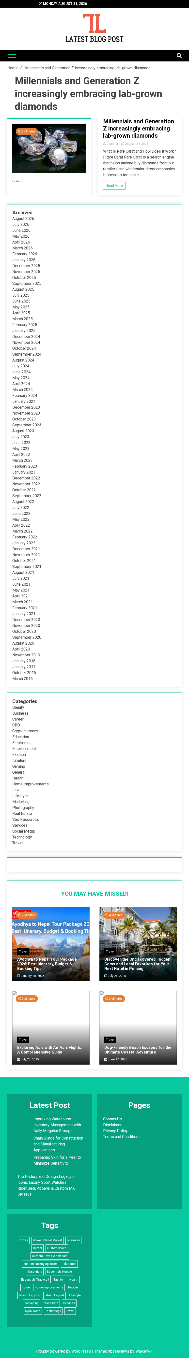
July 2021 (20, 578)
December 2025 (26, 265)
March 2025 (22, 319)
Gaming (18, 766)
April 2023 (21, 454)
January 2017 (23, 667)
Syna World (32, 1311)
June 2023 (21, 442)
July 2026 (20, 224)
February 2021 (24, 608)
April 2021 (21, 596)
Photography (23, 807)
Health (17, 778)
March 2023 (22, 460)
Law (15, 790)
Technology (22, 837)
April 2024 (21, 383)
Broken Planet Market (47, 1240)
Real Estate (22, 813)
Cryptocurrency (25, 731)
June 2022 (21, 513)
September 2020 (26, 637)
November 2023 (26, 413)
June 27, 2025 (117, 1059)
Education (20, 737)
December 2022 (26, 478)
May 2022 (21, 519)
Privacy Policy (115, 1130)
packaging (32, 1303)
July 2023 (20, 436)
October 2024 (24, 348)
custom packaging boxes (40, 1264)
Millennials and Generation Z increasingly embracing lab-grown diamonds (138, 128)
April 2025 (21, 313)
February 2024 (24, 395)
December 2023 (26, 407)
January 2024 (23, 401)
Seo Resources (25, 819)
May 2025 (21, 307)
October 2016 (24, 672)
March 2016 (22, 678)
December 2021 (26, 549)
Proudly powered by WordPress (64, 1351)
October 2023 (24, 419)
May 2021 (21, 590)
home (26, 1287)
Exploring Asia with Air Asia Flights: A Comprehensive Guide (49, 1050)
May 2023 (21, 448)
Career (18, 719)
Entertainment (24, 748)
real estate (51, 1303)
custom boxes (56, 1248)
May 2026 (21, 236)
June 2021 (21, 584)
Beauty (18, 707)
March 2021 (22, 602)
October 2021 (24, 560)
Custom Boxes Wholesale (49, 1256)
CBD (16, 725)
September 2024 (26, 354)
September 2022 (26, 495)
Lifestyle (20, 796)
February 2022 (24, 537)
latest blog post (29, 1295)
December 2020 (26, 619)
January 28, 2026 (32, 976)
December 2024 (26, 336)
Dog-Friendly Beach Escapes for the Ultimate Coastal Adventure (138, 1050)
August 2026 (23, 218)
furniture (19, 760)
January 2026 (23, 260)
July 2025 (20, 295)
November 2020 (26, 625)
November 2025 (26, 271)
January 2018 (23, 661)
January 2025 (23, 330)
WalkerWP (144, 1351)
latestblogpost (54, 1295)
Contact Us (112, 1119)
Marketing (21, 801)
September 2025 (26, 283)
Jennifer (112, 143)
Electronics (22, 742)
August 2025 (23, 289)
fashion (59, 1279)
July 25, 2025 (29, 1059)
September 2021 (26, 566)
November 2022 (26, 484)
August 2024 (23, 360)
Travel (17, 843)
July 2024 (20, 366)
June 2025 (21, 301)
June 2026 (21, 230)
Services (20, 825)
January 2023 (23, 472)
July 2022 (20, 507)
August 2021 (23, 572)
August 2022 (23, 501)
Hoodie (73, 1287)
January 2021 (23, 613)
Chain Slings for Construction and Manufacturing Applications (58, 1144)
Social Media (23, 831)
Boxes (23, 1240)
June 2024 (21, 372)
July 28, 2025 (116, 976)
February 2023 (24, 466)
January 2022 (23, 543)
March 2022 (22, 531)
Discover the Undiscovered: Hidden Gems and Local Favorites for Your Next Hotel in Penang (137, 964)
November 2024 (26, 342)
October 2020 (24, 631)
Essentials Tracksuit (35, 1279)
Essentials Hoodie (59, 1271)
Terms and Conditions (122, 1136)
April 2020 (21, 649)
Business (20, 713)
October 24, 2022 (136, 143)
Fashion (17, 181)
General (18, 772)
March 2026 (22, 248)
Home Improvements (30, 784)
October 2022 (24, 490)
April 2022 (21, 525)
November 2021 (26, 554)
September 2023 (26, 425)
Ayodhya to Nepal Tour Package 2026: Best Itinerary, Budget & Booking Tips (47, 964)
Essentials (35, 1271)
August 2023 (23, 431)
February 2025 (24, 324)
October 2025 (24, 277)
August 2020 (23, 643)
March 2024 (22, 389)
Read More (114, 186)
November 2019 (26, 655)
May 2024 (21, 378)
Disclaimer (112, 1125)
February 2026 (24, 254)
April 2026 (21, 242)
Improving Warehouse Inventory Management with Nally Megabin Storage (57, 1125)
